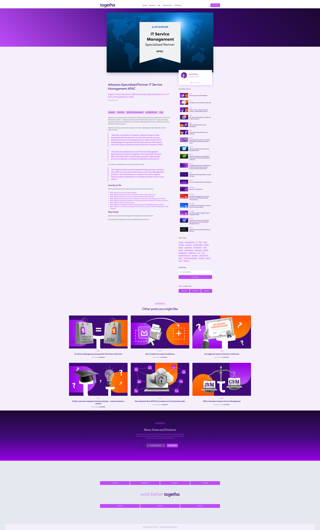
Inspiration (192, 253)
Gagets (206, 250)
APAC (200, 242)
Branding (188, 245)
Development (189, 250)
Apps (205, 242)
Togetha (120, 112)
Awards (112, 112)
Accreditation (151, 112)
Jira (203, 253)
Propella (175, 527)
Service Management (135, 112)
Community (188, 247)
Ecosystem (198, 250)
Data (204, 247)
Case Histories (197, 245)
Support (160, 506)
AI (196, 242)
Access (181, 242)
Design (181, 250)
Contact (215, 5)
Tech (180, 261)
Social (208, 258)
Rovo (180, 258)
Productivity (203, 255)
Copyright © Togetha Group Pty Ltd (150, 527)
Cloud (181, 247)
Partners (195, 255)
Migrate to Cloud (184, 255)
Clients (206, 245)
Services (201, 258)
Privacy (200, 506)
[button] (144, 5)
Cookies (120, 506)
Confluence (198, 247)
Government (183, 253)
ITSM (161, 112)
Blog (159, 5)
